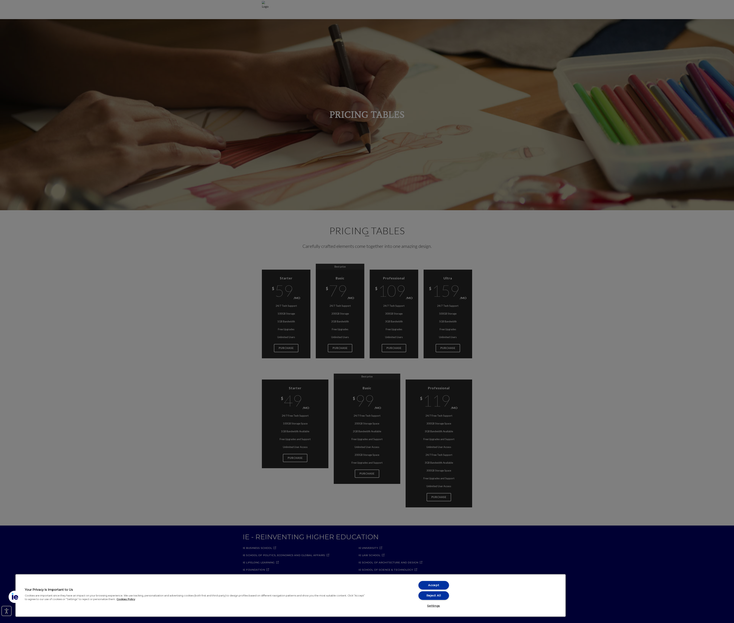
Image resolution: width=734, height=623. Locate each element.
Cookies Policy (126, 599)
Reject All (433, 595)
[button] (15, 597)
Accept (433, 585)
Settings (433, 606)
